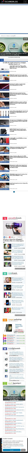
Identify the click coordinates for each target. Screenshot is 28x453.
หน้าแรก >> (4, 35)
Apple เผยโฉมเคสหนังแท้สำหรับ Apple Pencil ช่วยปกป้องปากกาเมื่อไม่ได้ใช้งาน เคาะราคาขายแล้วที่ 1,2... (19, 112)
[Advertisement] (14, 19)
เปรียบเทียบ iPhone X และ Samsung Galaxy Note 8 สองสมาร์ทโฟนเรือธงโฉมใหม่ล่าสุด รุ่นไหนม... (17, 295)
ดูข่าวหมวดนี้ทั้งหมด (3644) (14, 372)
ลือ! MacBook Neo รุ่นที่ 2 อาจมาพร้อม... (16, 377)
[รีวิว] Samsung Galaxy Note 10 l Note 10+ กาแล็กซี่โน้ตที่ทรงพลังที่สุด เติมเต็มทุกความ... (18, 245)
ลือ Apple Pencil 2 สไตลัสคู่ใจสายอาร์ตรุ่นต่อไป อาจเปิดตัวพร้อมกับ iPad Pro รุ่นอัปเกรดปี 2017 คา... (18, 121)
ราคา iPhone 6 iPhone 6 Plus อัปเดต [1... (16, 354)
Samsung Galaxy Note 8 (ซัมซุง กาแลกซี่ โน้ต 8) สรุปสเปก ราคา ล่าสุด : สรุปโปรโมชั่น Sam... (18, 287)
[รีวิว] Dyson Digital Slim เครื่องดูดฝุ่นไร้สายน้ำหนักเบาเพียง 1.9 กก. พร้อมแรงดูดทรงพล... (13, 241)
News (8, 35)
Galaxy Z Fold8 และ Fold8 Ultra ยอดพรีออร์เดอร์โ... (14, 420)
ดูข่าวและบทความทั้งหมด (20, 268)
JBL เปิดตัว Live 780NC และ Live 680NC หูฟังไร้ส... (14, 404)
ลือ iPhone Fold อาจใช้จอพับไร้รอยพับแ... (16, 365)
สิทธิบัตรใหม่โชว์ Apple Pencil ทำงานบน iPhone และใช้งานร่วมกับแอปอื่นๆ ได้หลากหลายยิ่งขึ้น (18, 130)
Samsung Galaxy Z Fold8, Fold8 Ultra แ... (16, 370)
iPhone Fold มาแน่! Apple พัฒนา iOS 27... (16, 364)
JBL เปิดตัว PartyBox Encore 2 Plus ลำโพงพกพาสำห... (14, 428)
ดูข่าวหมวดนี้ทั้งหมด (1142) (14, 361)
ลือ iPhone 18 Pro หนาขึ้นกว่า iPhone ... (16, 363)
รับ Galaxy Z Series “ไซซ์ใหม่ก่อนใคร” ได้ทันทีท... (14, 412)
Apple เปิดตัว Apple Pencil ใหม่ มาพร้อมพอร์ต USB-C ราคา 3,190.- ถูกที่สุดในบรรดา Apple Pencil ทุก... (18, 67)
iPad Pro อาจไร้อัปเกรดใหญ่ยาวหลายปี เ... (16, 358)
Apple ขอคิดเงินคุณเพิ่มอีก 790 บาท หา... (16, 352)
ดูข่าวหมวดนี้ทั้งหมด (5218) (14, 380)
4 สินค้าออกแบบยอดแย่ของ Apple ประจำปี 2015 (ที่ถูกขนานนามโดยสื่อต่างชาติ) (18, 148)
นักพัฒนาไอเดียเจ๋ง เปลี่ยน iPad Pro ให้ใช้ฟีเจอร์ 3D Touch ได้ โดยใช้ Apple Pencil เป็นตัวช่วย (19, 157)
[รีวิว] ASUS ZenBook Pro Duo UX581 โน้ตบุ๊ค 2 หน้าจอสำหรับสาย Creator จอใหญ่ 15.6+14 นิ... (18, 257)
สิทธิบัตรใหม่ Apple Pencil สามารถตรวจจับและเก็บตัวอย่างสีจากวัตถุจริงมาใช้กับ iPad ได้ (19, 76)
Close (23, 450)
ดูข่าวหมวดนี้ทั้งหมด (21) (13, 355)
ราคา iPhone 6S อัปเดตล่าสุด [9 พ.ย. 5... (16, 353)
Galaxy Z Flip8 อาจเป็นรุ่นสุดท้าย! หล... (16, 369)
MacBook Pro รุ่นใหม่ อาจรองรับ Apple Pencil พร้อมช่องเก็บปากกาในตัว (17, 85)
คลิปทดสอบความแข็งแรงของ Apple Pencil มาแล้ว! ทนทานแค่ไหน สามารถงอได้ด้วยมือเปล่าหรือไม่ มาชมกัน (18, 166)
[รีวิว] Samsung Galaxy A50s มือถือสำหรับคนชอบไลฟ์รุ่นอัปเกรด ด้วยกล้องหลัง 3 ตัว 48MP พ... (18, 263)
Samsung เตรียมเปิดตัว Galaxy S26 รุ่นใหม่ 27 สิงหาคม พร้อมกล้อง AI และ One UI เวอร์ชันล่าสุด (14, 399)
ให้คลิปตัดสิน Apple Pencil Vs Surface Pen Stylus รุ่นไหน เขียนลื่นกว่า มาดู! (18, 175)
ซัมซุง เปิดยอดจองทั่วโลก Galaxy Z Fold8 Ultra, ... (14, 423)
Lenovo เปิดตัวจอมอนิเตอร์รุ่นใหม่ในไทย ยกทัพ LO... (14, 401)
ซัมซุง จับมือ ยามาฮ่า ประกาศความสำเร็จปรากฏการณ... (15, 426)
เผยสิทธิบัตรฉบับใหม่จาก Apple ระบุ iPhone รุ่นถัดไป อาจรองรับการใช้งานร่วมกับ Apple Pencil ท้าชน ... (18, 103)
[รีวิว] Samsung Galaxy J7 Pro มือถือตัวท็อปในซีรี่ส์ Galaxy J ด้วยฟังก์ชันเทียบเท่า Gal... (17, 279)
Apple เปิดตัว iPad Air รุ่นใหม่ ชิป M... (15, 357)
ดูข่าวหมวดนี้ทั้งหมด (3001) (14, 367)
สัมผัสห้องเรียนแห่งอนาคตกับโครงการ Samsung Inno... (15, 407)
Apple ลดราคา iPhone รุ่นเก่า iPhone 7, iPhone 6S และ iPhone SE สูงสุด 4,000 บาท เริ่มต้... (18, 301)
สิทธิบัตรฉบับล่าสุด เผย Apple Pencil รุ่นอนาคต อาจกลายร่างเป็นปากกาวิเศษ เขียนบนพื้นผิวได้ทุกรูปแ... (18, 94)
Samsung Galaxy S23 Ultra (18, 326)
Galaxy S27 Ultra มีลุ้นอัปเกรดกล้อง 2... (16, 371)
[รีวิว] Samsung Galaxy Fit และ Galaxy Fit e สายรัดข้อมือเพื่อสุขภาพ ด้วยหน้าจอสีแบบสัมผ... (17, 251)
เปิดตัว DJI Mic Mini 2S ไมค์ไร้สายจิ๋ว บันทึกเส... (13, 431)
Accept (11, 450)
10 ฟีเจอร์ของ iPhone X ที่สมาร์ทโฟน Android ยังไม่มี (18, 309)
